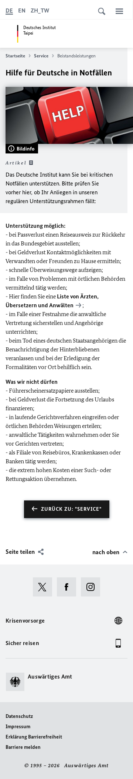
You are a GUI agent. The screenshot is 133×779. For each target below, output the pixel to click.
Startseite (15, 56)
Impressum (18, 726)
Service (41, 56)
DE (9, 10)
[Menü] (119, 11)
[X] (45, 586)
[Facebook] (69, 586)
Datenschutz (19, 716)
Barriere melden (23, 747)
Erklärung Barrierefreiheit (34, 737)
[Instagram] (93, 586)
